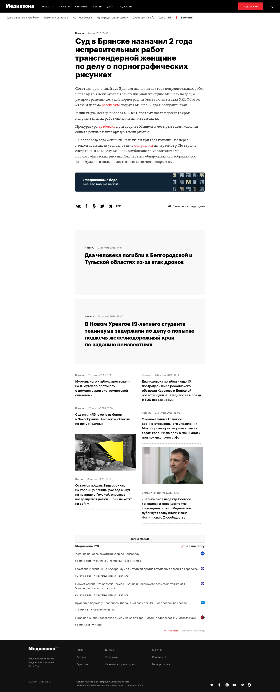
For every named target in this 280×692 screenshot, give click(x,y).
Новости (48, 6)
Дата (110, 6)
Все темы (187, 17)
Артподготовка (82, 17)
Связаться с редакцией (189, 206)
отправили (143, 145)
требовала (106, 126)
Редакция (82, 664)
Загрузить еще (140, 538)
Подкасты (125, 6)
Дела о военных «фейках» (23, 17)
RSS (110, 649)
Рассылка (111, 656)
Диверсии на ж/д (143, 17)
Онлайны (81, 6)
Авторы (81, 656)
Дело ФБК (165, 17)
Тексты (97, 6)
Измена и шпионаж (56, 17)
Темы (79, 649)
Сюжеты (64, 6)
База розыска (161, 664)
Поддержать (250, 6)
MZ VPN (157, 649)
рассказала (111, 105)
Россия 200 (159, 656)
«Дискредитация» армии (112, 17)
